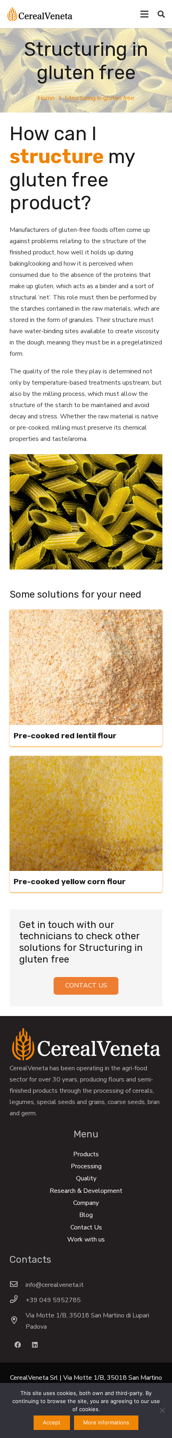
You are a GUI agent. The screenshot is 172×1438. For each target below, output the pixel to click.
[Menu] (144, 14)
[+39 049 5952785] (18, 1300)
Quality (86, 1178)
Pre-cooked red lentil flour (65, 735)
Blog (86, 1215)
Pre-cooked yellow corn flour (70, 881)
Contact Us (86, 1227)
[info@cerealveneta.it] (18, 1285)
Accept (51, 1422)
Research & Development (86, 1190)
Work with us (86, 1239)
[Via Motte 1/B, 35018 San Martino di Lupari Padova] (18, 1321)
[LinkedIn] (35, 1345)
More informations (106, 1422)
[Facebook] (18, 1345)
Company (86, 1202)
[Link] (39, 14)
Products (86, 1154)
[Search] (161, 14)
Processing (86, 1166)
